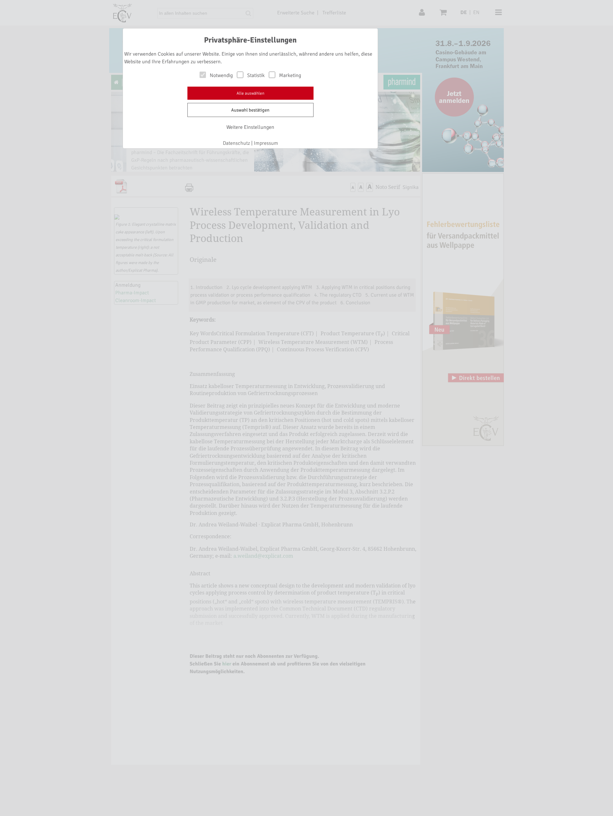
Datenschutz (236, 143)
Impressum (266, 143)
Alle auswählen (250, 93)
